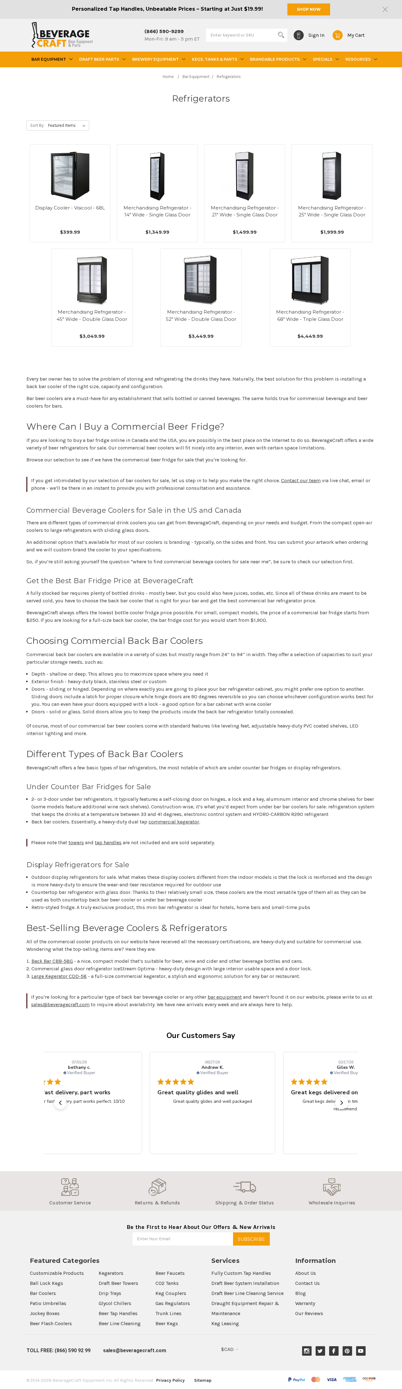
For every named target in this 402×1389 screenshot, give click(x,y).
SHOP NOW (309, 9)
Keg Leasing (225, 1323)
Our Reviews (309, 1313)
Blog (300, 1293)
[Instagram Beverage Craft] (306, 1351)
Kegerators (111, 1273)
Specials (322, 59)
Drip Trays (110, 1293)
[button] (60, 1102)
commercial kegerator (174, 822)
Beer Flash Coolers (51, 1323)
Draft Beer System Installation (245, 1283)
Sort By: (37, 125)
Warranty (305, 1303)
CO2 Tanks (167, 1283)
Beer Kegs (166, 1323)
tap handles (108, 842)
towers (76, 842)
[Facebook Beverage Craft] (333, 1351)
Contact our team (301, 480)
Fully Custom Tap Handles (241, 1273)
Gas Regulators (172, 1303)
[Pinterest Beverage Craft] (347, 1351)
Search (281, 35)
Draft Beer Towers (118, 1283)
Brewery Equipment (155, 59)
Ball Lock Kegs (46, 1283)
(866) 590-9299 (164, 31)
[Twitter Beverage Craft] (320, 1351)
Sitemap (202, 1380)
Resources (358, 59)
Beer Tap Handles (118, 1313)
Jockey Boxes (45, 1313)
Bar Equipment (48, 59)
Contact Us (307, 1283)
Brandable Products (275, 59)
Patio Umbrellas (48, 1303)
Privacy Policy (170, 1380)
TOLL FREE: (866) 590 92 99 (58, 1350)
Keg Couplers (170, 1293)
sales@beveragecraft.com (60, 1004)
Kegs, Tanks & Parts (214, 59)
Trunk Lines (168, 1313)
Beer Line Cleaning (120, 1323)
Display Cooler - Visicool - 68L (70, 208)
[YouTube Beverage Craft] (360, 1351)
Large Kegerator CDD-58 (59, 976)
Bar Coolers (43, 1293)
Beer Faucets (170, 1273)
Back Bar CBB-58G (52, 961)
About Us (305, 1273)
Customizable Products (57, 1273)
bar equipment (225, 997)
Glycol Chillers (115, 1303)
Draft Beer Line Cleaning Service (247, 1293)
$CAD (228, 1349)
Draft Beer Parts (99, 59)
